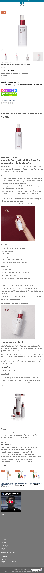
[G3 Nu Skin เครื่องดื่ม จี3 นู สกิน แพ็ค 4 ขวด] (22, 474)
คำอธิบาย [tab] (2, 110)
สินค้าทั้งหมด (40, 98)
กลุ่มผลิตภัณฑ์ (7, 62)
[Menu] (1, 4)
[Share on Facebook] (4, 103)
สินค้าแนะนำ (3, 548)
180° (14, 62)
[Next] (41, 30)
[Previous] (3, 30)
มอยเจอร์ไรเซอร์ (34, 98)
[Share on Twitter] (6, 103)
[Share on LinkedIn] (12, 103)
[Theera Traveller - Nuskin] (22, 4)
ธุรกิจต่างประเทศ (4, 538)
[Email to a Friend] (8, 103)
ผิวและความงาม (21, 98)
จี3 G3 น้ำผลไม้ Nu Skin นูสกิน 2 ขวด (36, 483)
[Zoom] (2, 50)
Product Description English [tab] (11, 110)
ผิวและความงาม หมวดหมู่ (28, 98)
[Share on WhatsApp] (2, 103)
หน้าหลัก (2, 62)
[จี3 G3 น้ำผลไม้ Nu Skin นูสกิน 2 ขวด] (36, 474)
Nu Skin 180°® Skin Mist (13, 100)
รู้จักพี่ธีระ (2, 549)
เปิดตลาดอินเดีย (4, 546)
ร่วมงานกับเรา (3, 542)
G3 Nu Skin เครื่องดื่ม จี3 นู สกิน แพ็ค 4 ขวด (21, 484)
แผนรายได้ (3, 544)
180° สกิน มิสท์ (6, 100)
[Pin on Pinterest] (10, 103)
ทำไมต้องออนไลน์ (4, 541)
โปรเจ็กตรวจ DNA (4, 545)
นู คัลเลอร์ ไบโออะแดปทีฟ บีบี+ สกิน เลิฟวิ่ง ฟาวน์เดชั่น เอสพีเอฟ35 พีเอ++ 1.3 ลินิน (7, 484)
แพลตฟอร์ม (9, 541)
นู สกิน (11, 62)
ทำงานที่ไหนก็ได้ (4, 539)
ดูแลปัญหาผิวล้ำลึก (13, 98)
